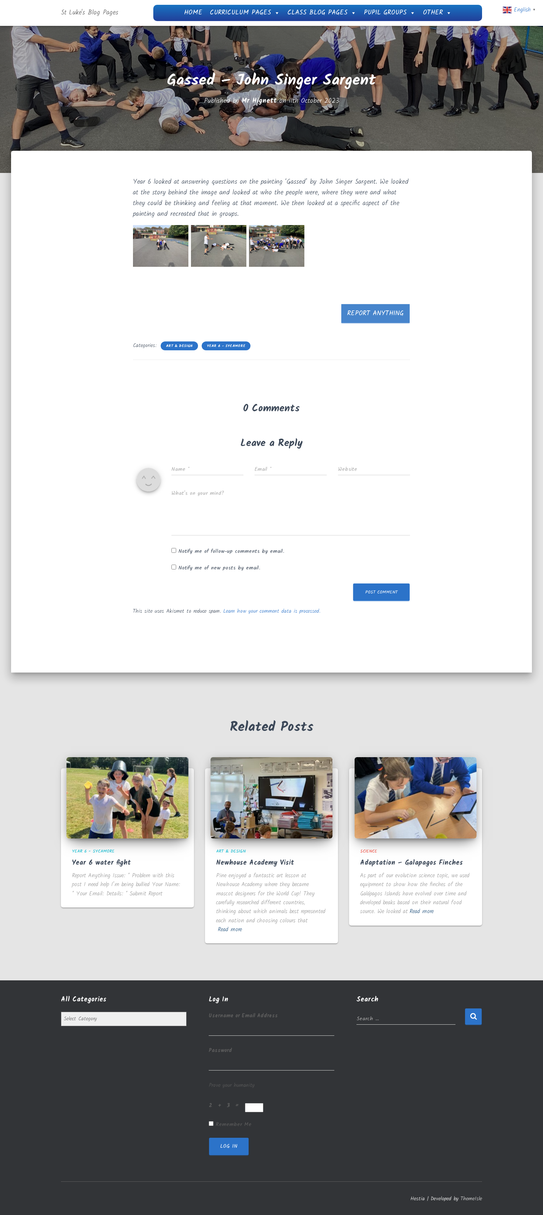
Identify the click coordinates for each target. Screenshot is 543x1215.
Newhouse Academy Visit (255, 863)
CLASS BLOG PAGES (317, 12)
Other (433, 12)
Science (368, 851)
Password (220, 1050)
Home (193, 12)
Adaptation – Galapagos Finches (411, 863)
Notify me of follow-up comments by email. (231, 551)
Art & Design (179, 345)
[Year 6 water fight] (127, 797)
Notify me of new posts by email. (219, 568)
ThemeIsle (471, 1199)
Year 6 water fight (101, 863)
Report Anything (375, 313)
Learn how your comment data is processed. (271, 611)
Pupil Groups (385, 12)
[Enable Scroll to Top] (528, 1200)
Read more (230, 929)
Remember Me (234, 1124)
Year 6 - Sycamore (226, 345)
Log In (229, 1146)
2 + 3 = (226, 1106)
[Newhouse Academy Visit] (271, 797)
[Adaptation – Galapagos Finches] (416, 797)
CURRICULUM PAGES (240, 12)
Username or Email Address (243, 1016)
